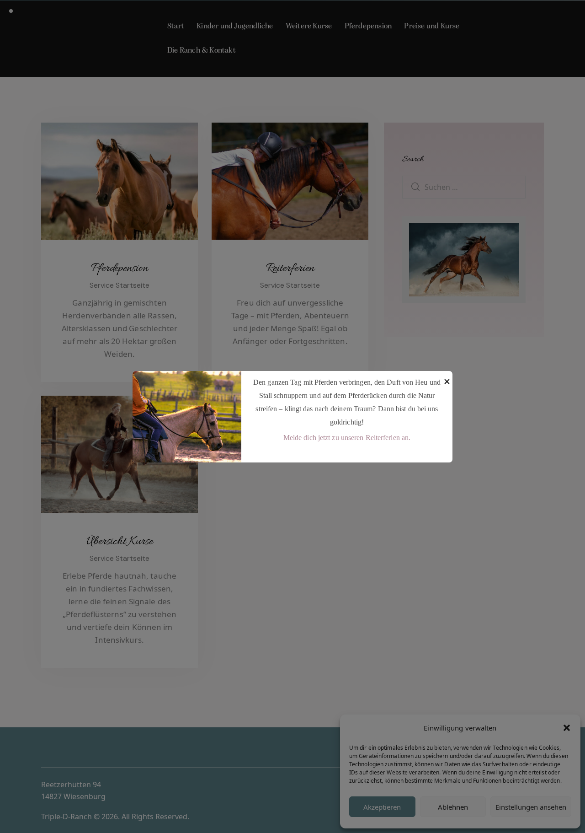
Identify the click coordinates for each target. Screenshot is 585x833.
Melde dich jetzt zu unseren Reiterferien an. (346, 437)
